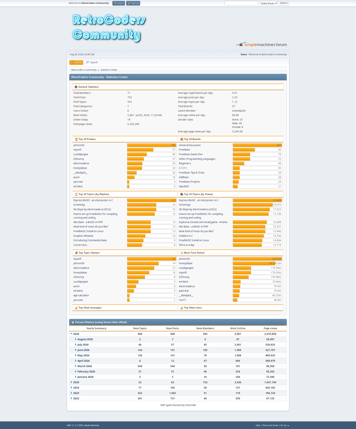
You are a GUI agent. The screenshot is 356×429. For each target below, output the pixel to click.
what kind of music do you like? (90, 226)
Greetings (79, 204)
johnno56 (78, 145)
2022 (76, 398)
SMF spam (166, 405)
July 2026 (83, 344)
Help (258, 425)
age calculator (81, 295)
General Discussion (190, 145)
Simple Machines (91, 425)
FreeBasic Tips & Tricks (191, 172)
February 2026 (86, 371)
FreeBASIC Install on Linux (88, 231)
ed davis (78, 186)
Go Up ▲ (285, 425)
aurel (76, 177)
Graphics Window (83, 235)
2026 (76, 334)
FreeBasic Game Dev (191, 154)
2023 (76, 393)
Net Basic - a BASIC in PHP (88, 222)
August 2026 (85, 339)
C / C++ (183, 168)
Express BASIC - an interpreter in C (93, 200)
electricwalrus (81, 163)
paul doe (184, 290)
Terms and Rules (270, 425)
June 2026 (84, 350)
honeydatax (80, 168)
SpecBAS (184, 186)
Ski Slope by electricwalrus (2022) (92, 209)
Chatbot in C (186, 235)
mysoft (77, 149)
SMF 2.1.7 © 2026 (75, 425)
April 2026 (84, 360)
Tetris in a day (186, 245)
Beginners (185, 163)
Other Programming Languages (197, 159)
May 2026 (83, 355)
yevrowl (78, 181)
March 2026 (85, 366)
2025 (76, 382)
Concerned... (80, 245)
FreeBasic (184, 149)
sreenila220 (239, 110)
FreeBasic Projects (189, 181)
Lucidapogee (80, 154)
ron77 (182, 300)
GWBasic (184, 177)
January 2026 (86, 377)
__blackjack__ (80, 172)
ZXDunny (78, 159)
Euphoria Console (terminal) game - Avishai (203, 222)
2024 (76, 387)
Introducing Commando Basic (90, 240)
